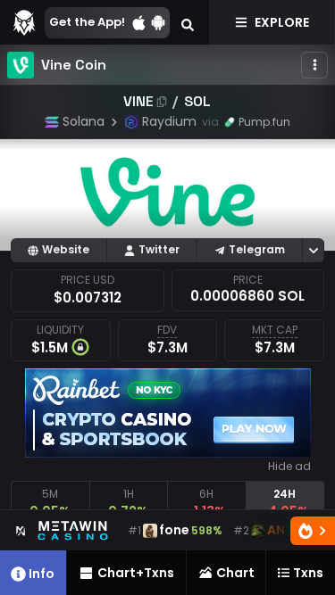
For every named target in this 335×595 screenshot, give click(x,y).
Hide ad (289, 466)
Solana (84, 121)
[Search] (187, 22)
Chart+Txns (135, 573)
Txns (308, 573)
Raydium (169, 121)
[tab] (50, 503)
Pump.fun (264, 121)
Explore (282, 22)
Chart (235, 573)
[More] (314, 65)
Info (41, 574)
